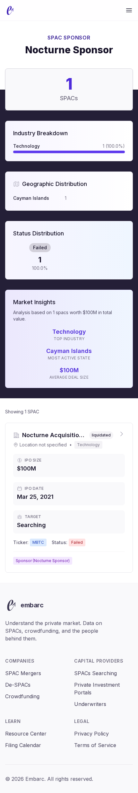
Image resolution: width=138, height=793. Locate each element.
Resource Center (26, 733)
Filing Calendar (23, 745)
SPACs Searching (95, 673)
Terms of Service (95, 745)
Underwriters (90, 704)
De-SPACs (17, 685)
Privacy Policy (91, 733)
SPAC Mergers (23, 673)
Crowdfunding (22, 696)
